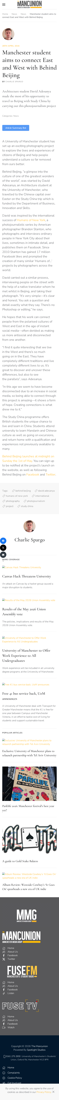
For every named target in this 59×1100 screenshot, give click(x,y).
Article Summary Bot (15, 128)
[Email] (3, 555)
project (9, 506)
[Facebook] (3, 541)
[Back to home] (29, 4)
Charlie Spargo (14, 81)
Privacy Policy (43, 1092)
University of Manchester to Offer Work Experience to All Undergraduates (26, 655)
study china (27, 506)
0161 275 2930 (13, 1056)
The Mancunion (39, 1046)
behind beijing (23, 490)
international (42, 496)
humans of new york (17, 496)
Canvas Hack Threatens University (26, 576)
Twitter (50, 474)
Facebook (32, 474)
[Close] (53, 1092)
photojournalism (36, 501)
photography (13, 501)
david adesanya (46, 490)
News (16, 115)
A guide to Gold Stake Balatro (20, 861)
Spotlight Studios (36, 1050)
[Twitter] (3, 548)
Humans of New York (31, 220)
